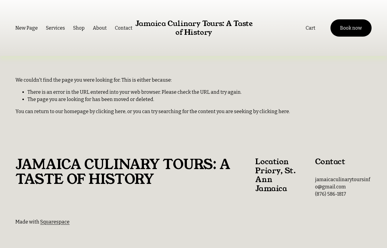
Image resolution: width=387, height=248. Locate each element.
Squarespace (55, 222)
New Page (26, 28)
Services (55, 28)
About (100, 28)
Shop (79, 28)
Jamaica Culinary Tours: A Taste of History (193, 27)
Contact (123, 28)
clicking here (110, 111)
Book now (351, 28)
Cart (310, 28)
